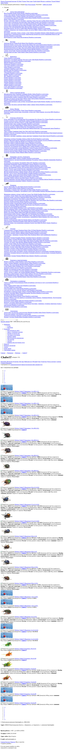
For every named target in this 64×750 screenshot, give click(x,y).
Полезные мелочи (9, 28)
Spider (34, 189)
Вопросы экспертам (9, 345)
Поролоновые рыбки (10, 214)
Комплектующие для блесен (12, 197)
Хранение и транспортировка (18, 260)
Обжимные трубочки (10, 139)
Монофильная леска (9, 94)
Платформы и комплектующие (13, 291)
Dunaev (19, 167)
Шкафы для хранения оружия (12, 269)
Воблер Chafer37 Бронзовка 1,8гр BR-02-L (27, 455)
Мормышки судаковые (10, 189)
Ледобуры (7, 296)
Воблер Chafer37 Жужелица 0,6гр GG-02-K (27, 487)
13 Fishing (7, 73)
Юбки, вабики (8, 188)
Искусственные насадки (11, 215)
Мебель (11, 297)
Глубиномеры (8, 16)
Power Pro (17, 95)
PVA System (7, 176)
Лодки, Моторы (14, 109)
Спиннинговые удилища (11, 230)
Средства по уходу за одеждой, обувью (15, 290)
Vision (34, 25)
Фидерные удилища (9, 231)
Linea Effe (7, 88)
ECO (26, 142)
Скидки (9, 341)
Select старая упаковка (21, 209)
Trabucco (40, 30)
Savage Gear (38, 22)
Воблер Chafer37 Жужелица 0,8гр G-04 (26, 536)
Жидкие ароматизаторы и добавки (14, 172)
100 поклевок (17, 166)
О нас (9, 326)
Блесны (6, 186)
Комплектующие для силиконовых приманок (17, 223)
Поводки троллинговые (28, 133)
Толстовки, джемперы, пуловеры (40, 303)
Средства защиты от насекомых (23, 297)
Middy (36, 30)
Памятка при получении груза (16, 342)
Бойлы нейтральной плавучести (30, 179)
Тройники (23, 140)
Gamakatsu (25, 94)
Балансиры (7, 211)
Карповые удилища (9, 237)
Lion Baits (26, 24)
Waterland (23, 197)
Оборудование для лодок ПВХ (45, 112)
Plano (29, 261)
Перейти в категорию (31, 13)
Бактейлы (7, 201)
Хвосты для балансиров (11, 220)
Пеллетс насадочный (15, 169)
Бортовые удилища (9, 248)
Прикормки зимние (16, 164)
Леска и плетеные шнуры (17, 92)
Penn (27, 43)
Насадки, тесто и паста (10, 173)
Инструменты (24, 37)
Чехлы (6, 275)
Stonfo (19, 13)
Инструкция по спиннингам (15, 338)
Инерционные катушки (10, 46)
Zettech (28, 121)
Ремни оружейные (29, 282)
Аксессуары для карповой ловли (13, 24)
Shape (30, 189)
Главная (3, 742)
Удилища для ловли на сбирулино (13, 250)
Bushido (34, 17)
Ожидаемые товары (9, 350)
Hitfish (25, 146)
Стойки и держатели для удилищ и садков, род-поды (19, 30)
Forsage (6, 79)
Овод (39, 361)
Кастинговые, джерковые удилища (14, 234)
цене (17, 364)
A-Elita (43, 20)
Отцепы (6, 27)
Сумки (6, 266)
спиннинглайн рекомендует (34, 364)
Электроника (14, 311)
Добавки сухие (8, 166)
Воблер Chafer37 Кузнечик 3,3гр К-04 (25, 682)
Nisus (30, 315)
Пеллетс (6, 169)
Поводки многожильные (42, 133)
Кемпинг (6, 297)
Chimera (25, 125)
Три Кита (17, 28)
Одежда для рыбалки (10, 303)
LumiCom (25, 189)
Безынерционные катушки (11, 49)
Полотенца (7, 300)
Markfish (46, 160)
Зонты (34, 297)
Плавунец (44, 361)
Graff (28, 290)
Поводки (6, 133)
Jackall (11, 208)
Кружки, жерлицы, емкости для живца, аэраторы (18, 20)
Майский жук (28, 361)
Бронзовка (4, 361)
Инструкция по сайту (13, 330)
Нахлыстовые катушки (10, 52)
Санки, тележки (8, 263)
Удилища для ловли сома (11, 242)
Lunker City (46, 209)
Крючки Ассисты (43, 140)
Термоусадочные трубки (11, 149)
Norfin (14, 285)
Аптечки (6, 287)
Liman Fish (29, 14)
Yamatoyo (28, 95)
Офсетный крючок (14, 140)
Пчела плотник (51, 361)
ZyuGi (33, 131)
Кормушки (7, 128)
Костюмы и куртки (21, 303)
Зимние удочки (8, 243)
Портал (3, 1)
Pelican (27, 166)
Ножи (18, 37)
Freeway (22, 122)
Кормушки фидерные (16, 128)
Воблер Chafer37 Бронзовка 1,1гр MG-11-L (27, 391)
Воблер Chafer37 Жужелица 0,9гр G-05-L (26, 583)
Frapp (18, 201)
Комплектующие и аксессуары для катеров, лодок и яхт (20, 112)
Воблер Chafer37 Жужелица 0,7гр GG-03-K (27, 504)
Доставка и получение (13, 335)
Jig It (12, 206)
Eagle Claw (34, 50)
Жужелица (10, 361)
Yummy (49, 223)
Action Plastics (39, 209)
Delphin (17, 125)
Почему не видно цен (13, 333)
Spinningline (18, 27)
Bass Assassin (31, 209)
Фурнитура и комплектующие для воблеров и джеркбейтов (21, 217)
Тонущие (18, 179)
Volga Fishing (4, 3)
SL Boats (13, 110)
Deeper (44, 312)
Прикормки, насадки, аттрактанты (20, 156)
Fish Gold (11, 27)
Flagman (23, 16)
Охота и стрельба (9, 282)
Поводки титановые (15, 133)
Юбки (19, 188)
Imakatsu (42, 191)
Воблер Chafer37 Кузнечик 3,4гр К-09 (25, 703)
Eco (27, 243)
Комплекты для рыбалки (11, 61)
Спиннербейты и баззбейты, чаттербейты (16, 191)
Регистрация (31, 4)
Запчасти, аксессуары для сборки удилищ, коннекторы (19, 251)
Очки (5, 288)
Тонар (34, 20)
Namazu (20, 46)
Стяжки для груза (9, 270)
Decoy (21, 146)
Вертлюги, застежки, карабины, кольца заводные (18, 136)
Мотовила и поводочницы (11, 273)
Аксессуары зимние (9, 14)
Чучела (16, 282)
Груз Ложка (45, 119)
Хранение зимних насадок (11, 267)
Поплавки (7, 143)
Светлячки (41, 148)
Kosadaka (10, 13)
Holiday (26, 264)
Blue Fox (15, 186)
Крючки (6, 140)
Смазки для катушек (10, 50)
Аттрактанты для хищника (11, 163)
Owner (41, 136)
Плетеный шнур (8, 95)
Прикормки (7, 164)
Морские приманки (9, 205)
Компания (7, 324)
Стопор (31, 148)
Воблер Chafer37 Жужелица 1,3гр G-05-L (26, 605)
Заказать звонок (5, 321)
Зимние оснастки (9, 122)
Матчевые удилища (9, 233)
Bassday (23, 121)
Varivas (33, 95)
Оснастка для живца (10, 152)
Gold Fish (11, 70)
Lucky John (31, 59)
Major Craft (40, 234)
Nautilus (39, 24)
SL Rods (19, 1)
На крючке (35, 160)
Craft (17, 314)
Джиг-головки (8, 131)
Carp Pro (53, 101)
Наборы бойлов (43, 179)
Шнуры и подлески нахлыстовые (13, 98)
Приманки (13, 185)
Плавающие (11, 179)
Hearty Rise (46, 200)
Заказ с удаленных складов (15, 332)
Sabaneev (43, 33)
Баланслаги (7, 206)
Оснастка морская (9, 151)
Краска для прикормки (10, 167)
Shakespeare (7, 64)
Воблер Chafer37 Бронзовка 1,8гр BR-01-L (27, 440)
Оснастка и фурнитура (16, 118)
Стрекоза (3, 363)
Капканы (21, 282)
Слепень (58, 361)
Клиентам (7, 329)
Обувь (6, 285)
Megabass (30, 28)
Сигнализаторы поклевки (11, 17)
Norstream (19, 94)
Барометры (7, 294)
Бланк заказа (7, 348)
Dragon (31, 52)
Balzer (37, 98)
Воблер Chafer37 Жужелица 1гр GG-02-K (26, 639)
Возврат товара (11, 336)
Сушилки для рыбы (9, 293)
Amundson (7, 68)
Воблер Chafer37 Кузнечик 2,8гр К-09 (25, 658)
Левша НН (32, 122)
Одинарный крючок (32, 140)
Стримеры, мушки (9, 195)
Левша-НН (21, 215)
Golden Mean (24, 28)
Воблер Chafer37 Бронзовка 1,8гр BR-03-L (27, 470)
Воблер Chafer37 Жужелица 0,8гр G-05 (26, 551)
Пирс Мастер (25, 27)
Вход (26, 4)
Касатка (27, 263)
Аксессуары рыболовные (17, 11)
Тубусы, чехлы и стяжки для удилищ (14, 272)
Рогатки (6, 158)
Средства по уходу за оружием (43, 282)
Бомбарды (7, 142)
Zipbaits (15, 208)
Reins (53, 34)
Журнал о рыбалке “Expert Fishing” (50, 1)
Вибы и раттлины (9, 212)
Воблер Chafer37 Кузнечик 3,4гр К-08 (25, 694)
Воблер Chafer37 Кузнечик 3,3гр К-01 (25, 668)
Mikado (6, 85)
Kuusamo (26, 211)
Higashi (6, 70)
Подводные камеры (9, 314)
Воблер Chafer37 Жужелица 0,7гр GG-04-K (27, 521)
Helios (30, 220)
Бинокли (6, 302)
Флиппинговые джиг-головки (12, 124)
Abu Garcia (36, 44)
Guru (27, 16)
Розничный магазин (11, 1)
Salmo (45, 30)
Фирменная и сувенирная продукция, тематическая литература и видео (24, 34)
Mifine (26, 152)
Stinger (30, 17)
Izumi (24, 212)
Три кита (38, 20)
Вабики (14, 188)
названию (13, 364)
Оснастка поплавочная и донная (13, 148)
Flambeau (21, 261)
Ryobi (20, 43)
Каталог (8, 742)
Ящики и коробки (9, 261)
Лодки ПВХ (7, 110)
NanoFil (6, 100)
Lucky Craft (18, 121)
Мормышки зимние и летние (12, 194)
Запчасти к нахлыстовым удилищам (45, 253)
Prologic (34, 24)
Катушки (12, 41)
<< (5, 370)
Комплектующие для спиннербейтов (14, 200)
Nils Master (21, 186)
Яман (34, 14)
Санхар (29, 194)
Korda (26, 17)
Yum (21, 163)
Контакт (30, 125)
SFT (31, 163)
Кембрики (26, 148)
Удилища (12, 228)
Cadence (6, 83)
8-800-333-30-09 (47, 4)
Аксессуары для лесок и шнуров (13, 104)
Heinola (19, 296)
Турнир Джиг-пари (27, 1)
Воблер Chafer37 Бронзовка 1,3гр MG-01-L (27, 415)
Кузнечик (16, 361)
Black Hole (26, 240)
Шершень (9, 363)
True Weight (34, 194)
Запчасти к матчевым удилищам (25, 253)
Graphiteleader (47, 234)
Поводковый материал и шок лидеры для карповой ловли (20, 101)
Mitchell (33, 49)
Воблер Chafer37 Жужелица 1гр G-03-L (26, 616)
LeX (33, 220)
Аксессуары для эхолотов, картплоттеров (15, 312)
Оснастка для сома (9, 125)
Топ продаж (10, 339)
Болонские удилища (9, 245)
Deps (31, 276)
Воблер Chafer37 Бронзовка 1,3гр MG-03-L (27, 428)
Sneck (44, 136)
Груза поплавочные (20, 119)
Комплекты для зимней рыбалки (13, 59)
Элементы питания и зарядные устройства (16, 315)
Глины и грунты (8, 170)
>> (5, 382)
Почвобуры (7, 306)
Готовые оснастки (9, 121)
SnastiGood (13, 201)
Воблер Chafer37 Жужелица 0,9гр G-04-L (26, 567)
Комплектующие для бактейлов (13, 203)
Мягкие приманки (9, 209)
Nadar (26, 221)
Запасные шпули (9, 43)
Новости (6, 344)
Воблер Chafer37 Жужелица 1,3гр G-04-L (26, 596)
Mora (11, 296)
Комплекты (13, 56)
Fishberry (12, 178)
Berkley (23, 13)
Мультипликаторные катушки (12, 47)
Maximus (6, 36)
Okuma (16, 43)
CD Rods (33, 230)
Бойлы (6, 179)
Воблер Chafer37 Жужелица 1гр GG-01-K (26, 630)
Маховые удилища (9, 246)
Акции (6, 347)
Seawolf (48, 136)
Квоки (6, 19)
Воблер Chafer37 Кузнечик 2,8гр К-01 (25, 648)
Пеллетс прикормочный (28, 169)
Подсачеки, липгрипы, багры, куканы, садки (17, 33)
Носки (29, 303)
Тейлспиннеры (8, 221)
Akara (10, 19)
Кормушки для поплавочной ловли (44, 128)
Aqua (37, 197)
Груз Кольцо (38, 119)
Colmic (28, 104)
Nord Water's (22, 198)
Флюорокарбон (8, 97)
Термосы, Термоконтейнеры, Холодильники (48, 297)
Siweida (18, 14)
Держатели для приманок (11, 146)
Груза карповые (30, 119)
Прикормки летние (28, 164)
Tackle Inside (36, 1)
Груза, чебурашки (9, 119)
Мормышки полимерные (11, 198)
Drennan (31, 233)
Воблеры (6, 208)
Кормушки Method (28, 128)
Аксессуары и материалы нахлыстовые (15, 25)
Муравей (35, 361)
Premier (6, 77)
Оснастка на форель (9, 127)
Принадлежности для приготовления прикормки (18, 160)
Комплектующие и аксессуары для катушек (16, 44)
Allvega (36, 167)
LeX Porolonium (32, 214)
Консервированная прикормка (12, 181)
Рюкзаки (6, 264)
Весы (5, 13)
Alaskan (10, 285)
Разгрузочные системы (10, 276)
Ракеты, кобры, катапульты (11, 175)
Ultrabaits (32, 166)
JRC (5, 76)
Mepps (10, 186)
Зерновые (7, 178)
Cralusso (18, 16)
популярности (23, 364)
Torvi (21, 285)
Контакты (10, 327)
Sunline (15, 97)
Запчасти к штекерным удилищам (45, 251)
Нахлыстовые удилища (10, 239)
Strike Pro (26, 97)
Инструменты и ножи (10, 37)
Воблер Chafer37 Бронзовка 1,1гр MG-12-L (27, 403)
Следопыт (21, 263)
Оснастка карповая (9, 145)
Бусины (35, 148)
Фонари (6, 317)
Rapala (15, 13)
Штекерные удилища (10, 256)
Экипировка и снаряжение (17, 281)
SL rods (57, 34)
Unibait (23, 166)
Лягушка (21, 361)
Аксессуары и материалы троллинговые (15, 22)
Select (28, 146)
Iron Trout (27, 127)
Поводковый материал (56, 133)
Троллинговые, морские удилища (13, 240)
